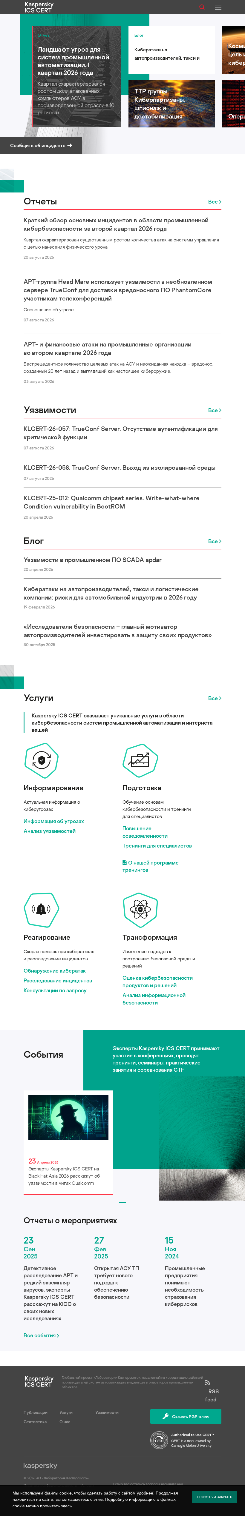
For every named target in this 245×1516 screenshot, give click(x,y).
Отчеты (40, 200)
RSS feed (212, 1395)
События (43, 1054)
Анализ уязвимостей (50, 831)
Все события (40, 1335)
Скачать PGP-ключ (190, 1416)
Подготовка (141, 787)
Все (213, 201)
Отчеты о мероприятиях (70, 1220)
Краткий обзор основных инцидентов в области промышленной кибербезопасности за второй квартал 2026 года (116, 224)
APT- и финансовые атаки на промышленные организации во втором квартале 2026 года (108, 348)
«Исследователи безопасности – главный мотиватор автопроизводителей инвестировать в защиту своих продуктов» (118, 631)
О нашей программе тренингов (150, 866)
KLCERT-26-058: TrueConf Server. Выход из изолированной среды (119, 467)
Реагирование (47, 937)
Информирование (53, 787)
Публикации (36, 1412)
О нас (65, 1421)
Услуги (38, 697)
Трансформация (149, 937)
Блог (34, 540)
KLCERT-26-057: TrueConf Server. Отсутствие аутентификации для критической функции (121, 433)
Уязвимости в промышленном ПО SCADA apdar (93, 559)
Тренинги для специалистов (157, 845)
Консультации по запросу (55, 990)
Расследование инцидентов (58, 980)
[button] (122, 1202)
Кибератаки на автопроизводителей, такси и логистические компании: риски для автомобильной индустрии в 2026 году (111, 593)
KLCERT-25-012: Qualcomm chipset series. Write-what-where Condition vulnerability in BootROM (112, 502)
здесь (66, 1505)
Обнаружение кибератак (55, 970)
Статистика (35, 1421)
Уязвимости (50, 409)
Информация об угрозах (54, 821)
